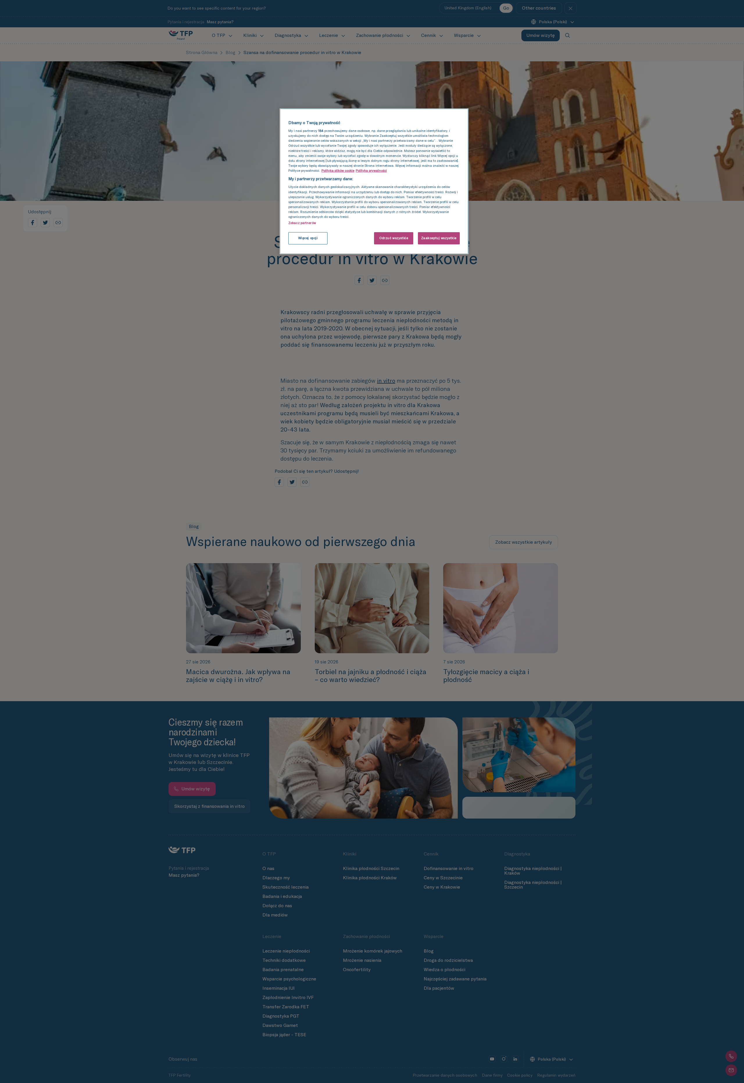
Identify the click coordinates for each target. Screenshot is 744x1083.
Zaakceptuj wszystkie (439, 238)
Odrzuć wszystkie (393, 238)
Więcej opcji (308, 238)
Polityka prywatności (371, 171)
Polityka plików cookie (337, 171)
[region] (374, 181)
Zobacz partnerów (302, 223)
